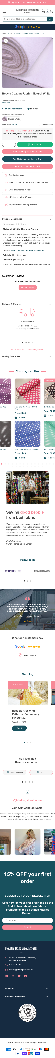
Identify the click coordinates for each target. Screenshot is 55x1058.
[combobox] (27, 19)
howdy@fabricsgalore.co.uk (21, 970)
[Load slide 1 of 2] (26, 84)
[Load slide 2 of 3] (27, 580)
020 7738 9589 (15, 965)
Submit (27, 927)
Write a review (27, 287)
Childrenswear (17, 772)
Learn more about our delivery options (27, 349)
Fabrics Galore (15, 1042)
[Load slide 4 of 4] (32, 342)
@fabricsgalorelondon (27, 800)
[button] (4, 11)
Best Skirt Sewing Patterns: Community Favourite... (25, 714)
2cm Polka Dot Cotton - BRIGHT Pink (26, 408)
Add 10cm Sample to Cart (27, 166)
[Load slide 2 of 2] (29, 84)
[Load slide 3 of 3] (30, 580)
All (11, 33)
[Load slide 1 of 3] (24, 580)
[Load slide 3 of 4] (29, 342)
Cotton (43, 772)
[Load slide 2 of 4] (26, 342)
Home (4, 33)
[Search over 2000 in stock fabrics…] (50, 19)
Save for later (47, 125)
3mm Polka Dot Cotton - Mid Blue (27, 449)
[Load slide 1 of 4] (22, 342)
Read (19, 728)
